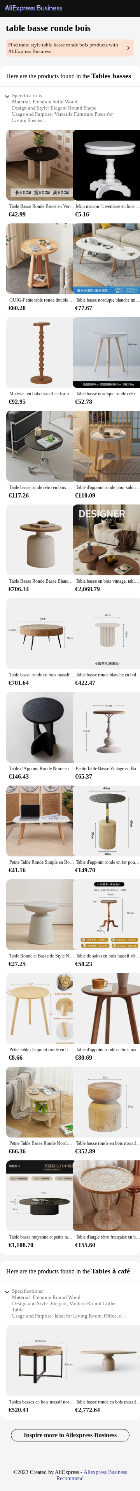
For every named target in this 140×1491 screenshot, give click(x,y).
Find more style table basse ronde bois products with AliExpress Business (63, 48)
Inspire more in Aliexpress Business (70, 1435)
